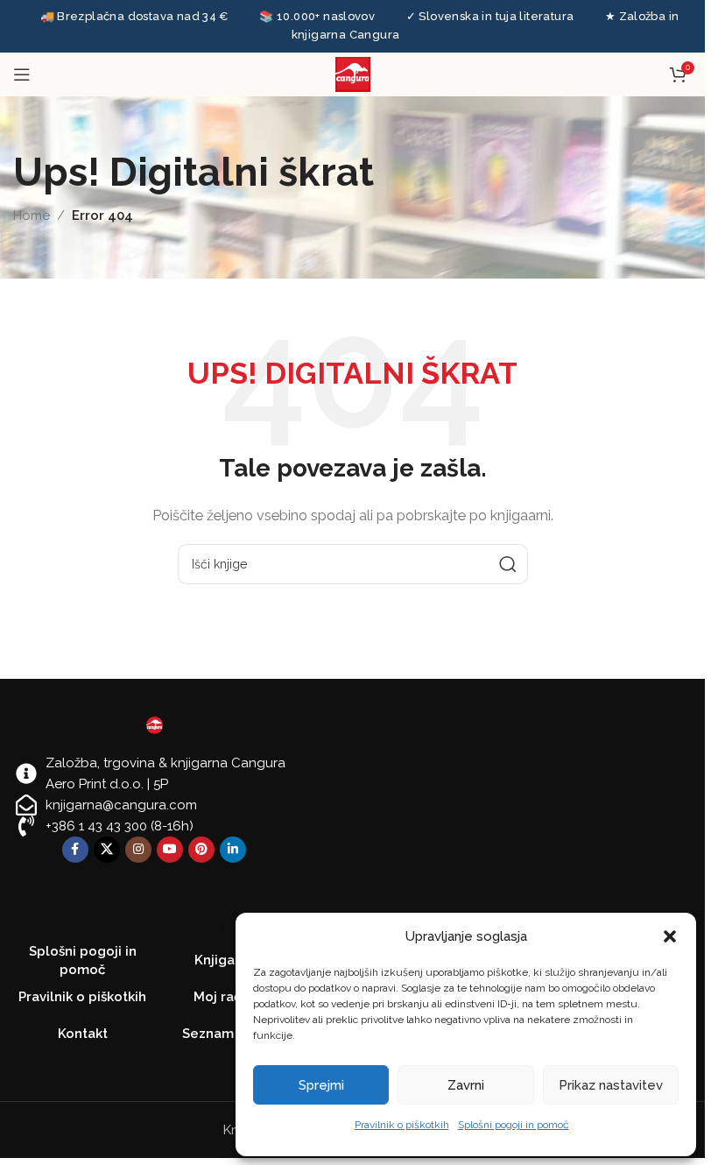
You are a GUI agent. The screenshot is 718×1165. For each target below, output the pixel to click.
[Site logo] (352, 73)
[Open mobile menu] (21, 74)
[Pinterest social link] (201, 850)
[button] (670, 936)
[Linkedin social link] (233, 850)
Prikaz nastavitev (611, 1085)
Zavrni (465, 1085)
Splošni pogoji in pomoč (513, 1125)
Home (31, 215)
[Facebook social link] (75, 850)
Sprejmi (321, 1085)
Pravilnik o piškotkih (402, 1125)
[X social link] (107, 850)
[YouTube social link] (170, 850)
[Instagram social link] (138, 850)
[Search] (508, 564)
